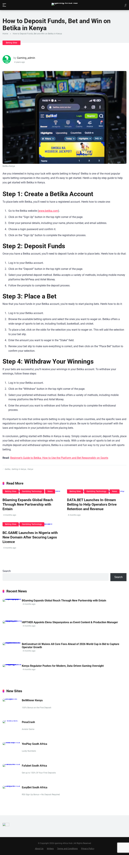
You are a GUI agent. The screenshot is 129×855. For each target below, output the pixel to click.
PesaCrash (28, 722)
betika (7, 469)
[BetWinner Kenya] (12, 698)
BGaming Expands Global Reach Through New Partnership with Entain (28, 504)
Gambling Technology (32, 491)
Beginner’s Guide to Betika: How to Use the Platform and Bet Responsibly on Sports (59, 457)
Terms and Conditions (67, 848)
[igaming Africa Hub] (65, 4)
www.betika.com (48, 210)
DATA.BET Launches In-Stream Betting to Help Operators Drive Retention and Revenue (92, 504)
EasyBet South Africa (34, 787)
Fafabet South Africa (34, 765)
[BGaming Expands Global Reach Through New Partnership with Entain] (12, 598)
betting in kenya (19, 469)
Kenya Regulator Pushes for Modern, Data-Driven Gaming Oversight (63, 665)
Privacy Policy (87, 848)
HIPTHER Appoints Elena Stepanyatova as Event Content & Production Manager (70, 622)
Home (5, 33)
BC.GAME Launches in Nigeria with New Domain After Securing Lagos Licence (30, 537)
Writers (50, 848)
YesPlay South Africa (34, 743)
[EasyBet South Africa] (12, 785)
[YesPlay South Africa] (12, 742)
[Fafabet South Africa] (12, 764)
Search (7, 571)
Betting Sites (11, 43)
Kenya (30, 469)
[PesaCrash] (10, 720)
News (50, 491)
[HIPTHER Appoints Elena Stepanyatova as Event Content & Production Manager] (12, 620)
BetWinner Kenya (32, 700)
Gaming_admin (26, 57)
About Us (39, 848)
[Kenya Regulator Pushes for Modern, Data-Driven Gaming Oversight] (12, 664)
